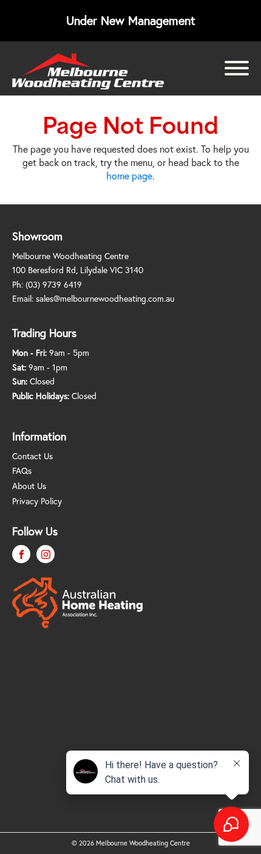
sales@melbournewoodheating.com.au (105, 298)
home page (129, 175)
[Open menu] (237, 68)
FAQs (22, 470)
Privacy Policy (37, 501)
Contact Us (32, 456)
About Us (29, 485)
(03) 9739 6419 (53, 284)
